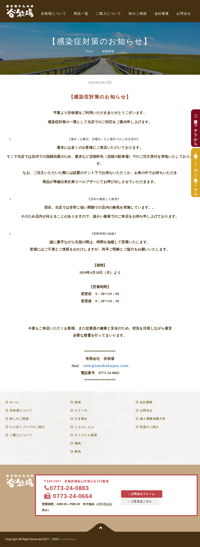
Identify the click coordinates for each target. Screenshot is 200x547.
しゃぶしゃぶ (84, 426)
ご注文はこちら (141, 501)
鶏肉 (78, 443)
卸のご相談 (138, 13)
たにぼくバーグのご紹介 (27, 426)
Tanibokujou (68, 539)
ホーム (14, 402)
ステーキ (81, 410)
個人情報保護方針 (153, 418)
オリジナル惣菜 (86, 435)
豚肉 (78, 451)
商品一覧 (81, 13)
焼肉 (78, 402)
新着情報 (108, 51)
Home (89, 51)
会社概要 (161, 13)
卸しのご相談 (19, 418)
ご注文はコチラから (196, 128)
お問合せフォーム (142, 493)
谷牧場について (53, 13)
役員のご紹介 (149, 426)
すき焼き (81, 418)
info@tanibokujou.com (106, 366)
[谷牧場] (20, 481)
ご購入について (108, 13)
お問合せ (183, 13)
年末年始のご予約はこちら (196, 172)
